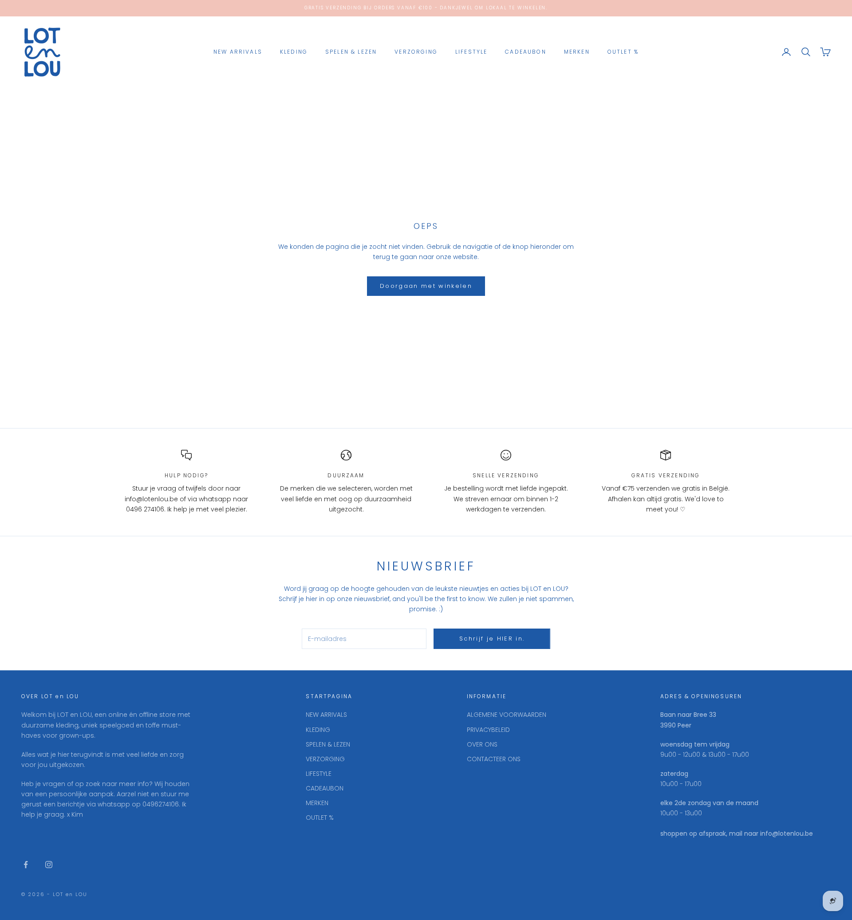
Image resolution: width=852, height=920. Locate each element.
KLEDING (294, 51)
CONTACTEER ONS (494, 759)
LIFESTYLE (471, 51)
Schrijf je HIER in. (492, 638)
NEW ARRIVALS (237, 51)
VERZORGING (416, 51)
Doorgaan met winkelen (426, 286)
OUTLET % (623, 51)
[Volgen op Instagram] (48, 864)
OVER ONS (482, 744)
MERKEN (577, 51)
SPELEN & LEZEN (351, 51)
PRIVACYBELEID (488, 729)
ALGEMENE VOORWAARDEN (506, 714)
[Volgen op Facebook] (25, 864)
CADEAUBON (525, 51)
